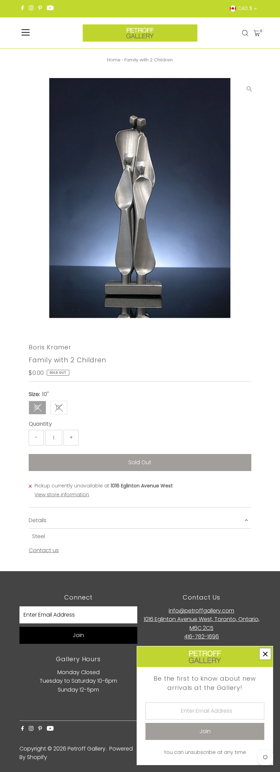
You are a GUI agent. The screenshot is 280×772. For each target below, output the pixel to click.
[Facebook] (22, 8)
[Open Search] (245, 33)
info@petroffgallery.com (201, 611)
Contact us (44, 550)
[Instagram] (31, 8)
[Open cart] (257, 33)
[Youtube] (50, 8)
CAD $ (245, 8)
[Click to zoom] (249, 89)
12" (61, 409)
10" (40, 409)
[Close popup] (265, 654)
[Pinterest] (40, 8)
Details (37, 520)
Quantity (40, 424)
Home (114, 60)
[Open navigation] (25, 33)
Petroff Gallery (87, 749)
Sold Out (139, 462)
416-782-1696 (201, 636)
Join (78, 635)
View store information (61, 494)
